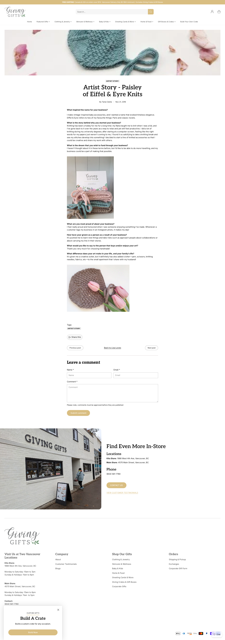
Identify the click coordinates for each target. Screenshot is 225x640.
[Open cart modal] (219, 11)
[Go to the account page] (212, 11)
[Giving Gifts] (15, 12)
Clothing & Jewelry (121, 559)
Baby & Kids (117, 568)
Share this (76, 337)
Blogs (58, 568)
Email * (117, 370)
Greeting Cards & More (122, 577)
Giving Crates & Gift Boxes (124, 582)
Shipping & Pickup (177, 559)
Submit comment (78, 413)
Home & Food (118, 573)
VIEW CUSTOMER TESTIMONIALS (122, 492)
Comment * (72, 381)
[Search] (151, 11)
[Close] (58, 609)
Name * (70, 370)
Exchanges (174, 564)
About (58, 559)
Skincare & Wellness (121, 564)
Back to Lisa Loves (112, 347)
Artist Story (112, 81)
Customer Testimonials (66, 564)
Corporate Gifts (119, 586)
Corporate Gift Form (178, 568)
